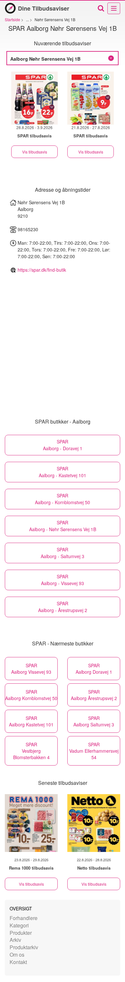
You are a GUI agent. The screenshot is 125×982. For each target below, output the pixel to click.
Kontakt (18, 962)
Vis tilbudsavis (34, 151)
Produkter (21, 932)
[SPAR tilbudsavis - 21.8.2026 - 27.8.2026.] (90, 98)
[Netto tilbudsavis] (93, 823)
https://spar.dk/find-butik (42, 270)
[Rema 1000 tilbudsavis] (31, 823)
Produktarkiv (24, 947)
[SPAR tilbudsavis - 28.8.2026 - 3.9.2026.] (34, 98)
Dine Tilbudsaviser (43, 8)
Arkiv (15, 939)
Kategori (19, 925)
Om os (17, 954)
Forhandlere (24, 918)
